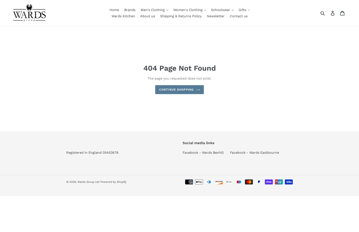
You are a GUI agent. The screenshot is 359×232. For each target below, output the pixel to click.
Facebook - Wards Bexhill (203, 153)
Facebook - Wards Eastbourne (254, 153)
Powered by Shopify (113, 181)
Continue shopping (176, 89)
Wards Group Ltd (88, 181)
